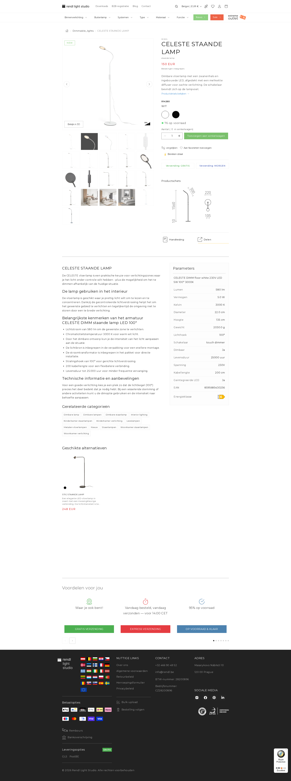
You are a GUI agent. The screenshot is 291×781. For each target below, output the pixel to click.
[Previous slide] (67, 84)
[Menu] (286, 750)
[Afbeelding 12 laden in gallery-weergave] (89, 178)
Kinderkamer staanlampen (78, 421)
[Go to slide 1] (213, 640)
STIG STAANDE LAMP (73, 494)
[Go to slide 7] (228, 640)
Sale (215, 17)
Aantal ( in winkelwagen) (177, 129)
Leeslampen (133, 421)
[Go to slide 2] (216, 640)
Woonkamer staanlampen (134, 427)
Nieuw (94, 427)
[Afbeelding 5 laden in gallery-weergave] (145, 141)
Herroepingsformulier (130, 682)
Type (142, 17)
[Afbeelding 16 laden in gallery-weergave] (70, 197)
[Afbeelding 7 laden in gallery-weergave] (89, 160)
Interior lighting (139, 414)
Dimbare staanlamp (116, 414)
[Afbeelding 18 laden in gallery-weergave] (108, 197)
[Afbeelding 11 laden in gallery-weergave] (70, 178)
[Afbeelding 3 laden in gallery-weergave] (108, 141)
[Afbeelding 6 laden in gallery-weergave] (70, 160)
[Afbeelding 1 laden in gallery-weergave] (70, 141)
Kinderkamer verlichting (109, 421)
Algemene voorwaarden (132, 671)
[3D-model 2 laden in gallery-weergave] (70, 216)
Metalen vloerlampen (75, 427)
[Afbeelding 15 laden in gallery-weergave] (145, 178)
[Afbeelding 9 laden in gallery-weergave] (126, 160)
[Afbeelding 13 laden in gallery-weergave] (108, 178)
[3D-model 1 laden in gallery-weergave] (145, 197)
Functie (181, 17)
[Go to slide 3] (218, 640)
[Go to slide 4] (221, 640)
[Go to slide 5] (223, 640)
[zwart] (65, 487)
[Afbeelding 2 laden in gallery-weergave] (89, 141)
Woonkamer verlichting (76, 433)
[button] (176, 6)
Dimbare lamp (71, 414)
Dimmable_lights (83, 30)
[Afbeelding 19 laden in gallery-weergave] (126, 197)
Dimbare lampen (92, 414)
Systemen (123, 17)
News (199, 17)
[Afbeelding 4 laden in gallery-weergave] (126, 141)
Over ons (122, 665)
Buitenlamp (100, 17)
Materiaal (161, 17)
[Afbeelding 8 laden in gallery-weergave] (108, 160)
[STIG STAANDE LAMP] (81, 472)
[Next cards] (72, 641)
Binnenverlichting (74, 17)
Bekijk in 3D (74, 124)
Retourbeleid (125, 676)
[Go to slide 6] (225, 640)
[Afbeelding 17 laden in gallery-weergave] (89, 197)
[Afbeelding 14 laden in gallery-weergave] (126, 178)
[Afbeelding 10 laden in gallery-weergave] (145, 160)
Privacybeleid (125, 688)
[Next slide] (149, 84)
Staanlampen (109, 427)
